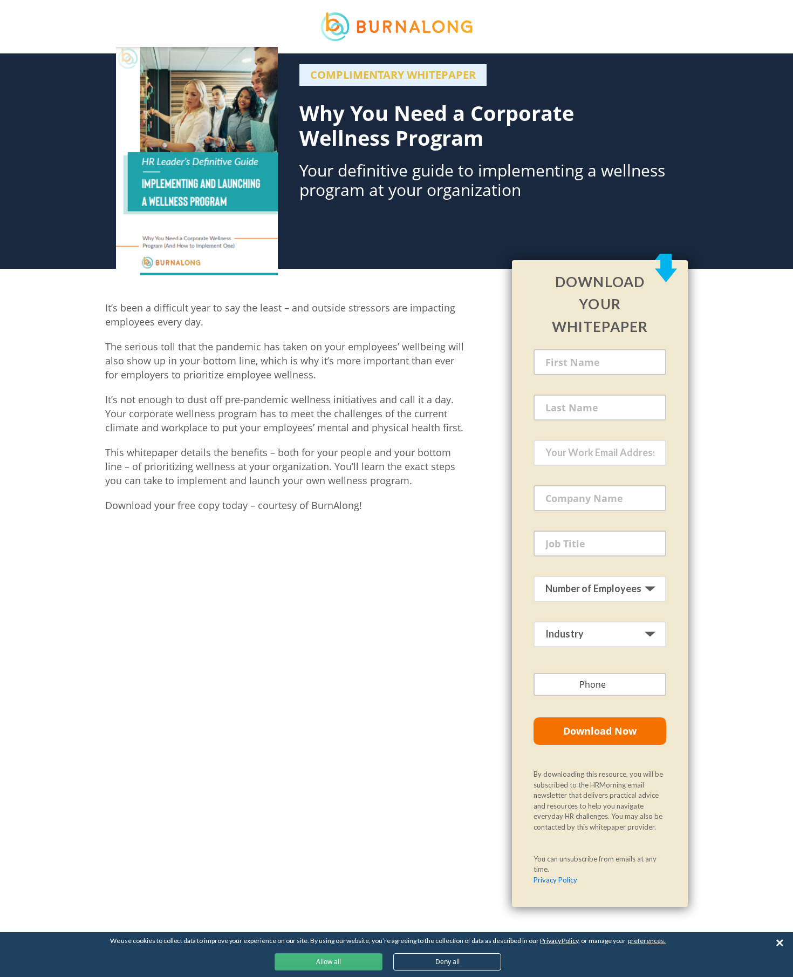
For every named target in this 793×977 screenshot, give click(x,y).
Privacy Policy (555, 880)
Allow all (328, 961)
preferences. (647, 941)
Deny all (447, 961)
